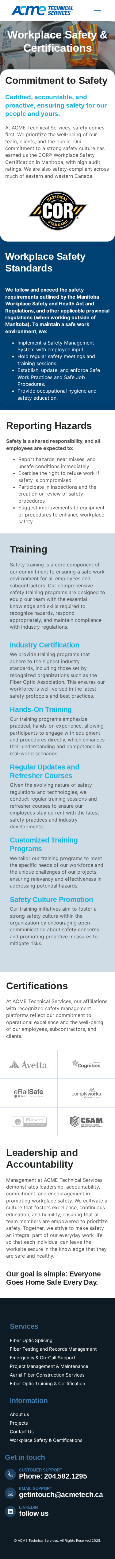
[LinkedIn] (10, 1511)
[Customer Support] (10, 1474)
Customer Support (40, 1470)
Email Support (35, 1488)
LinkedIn (28, 1507)
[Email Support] (10, 1493)
